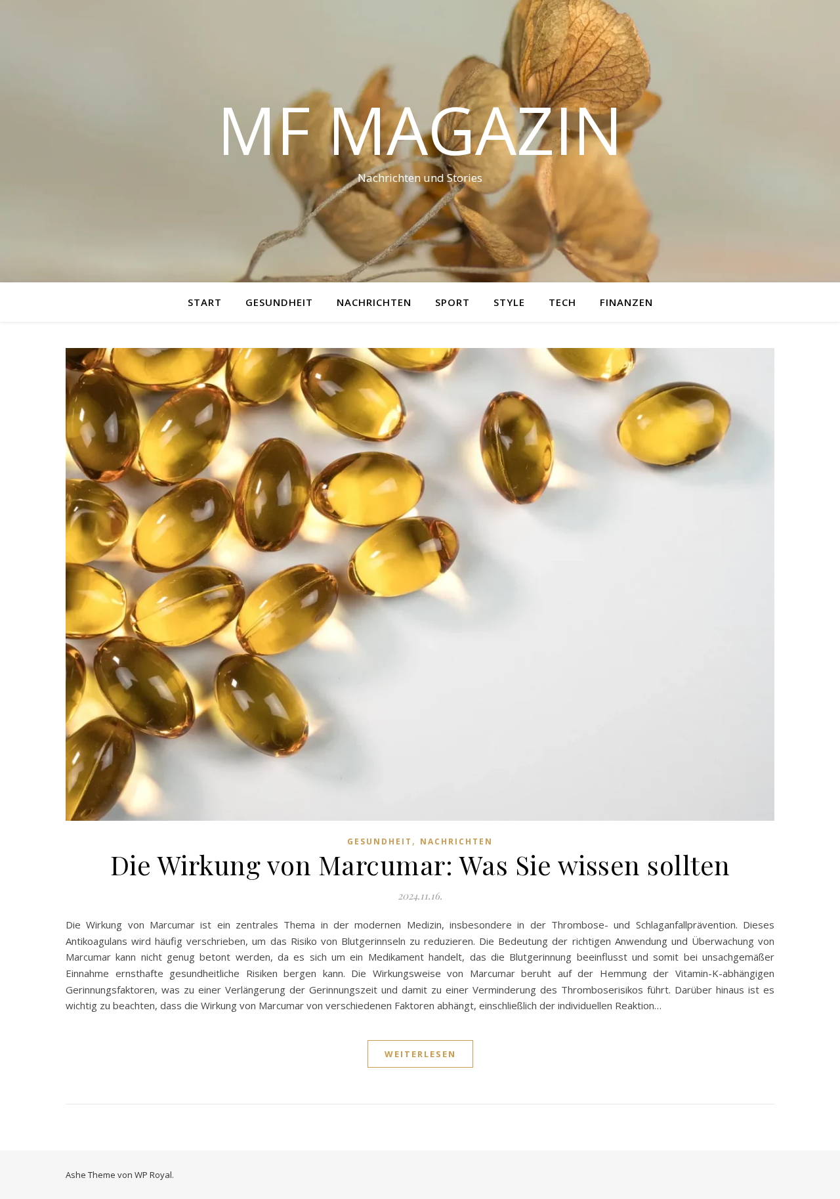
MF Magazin (420, 129)
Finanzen (626, 302)
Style (509, 302)
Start (205, 302)
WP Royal (153, 1175)
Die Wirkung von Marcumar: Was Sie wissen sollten (420, 864)
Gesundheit (279, 302)
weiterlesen (420, 1054)
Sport (452, 302)
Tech (562, 302)
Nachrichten (374, 302)
